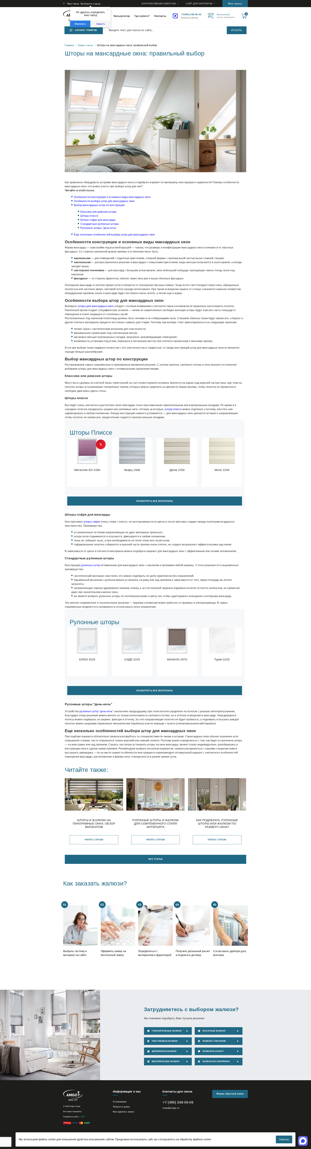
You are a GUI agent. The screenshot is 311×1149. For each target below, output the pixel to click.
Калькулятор (122, 16)
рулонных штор (90, 565)
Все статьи (156, 859)
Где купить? (142, 16)
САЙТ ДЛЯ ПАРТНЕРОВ (199, 3)
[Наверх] (34, 1129)
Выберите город (90, 3)
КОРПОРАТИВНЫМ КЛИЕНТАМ (159, 3)
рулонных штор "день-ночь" (96, 711)
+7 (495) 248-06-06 (177, 1102)
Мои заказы (235, 3)
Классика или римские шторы (98, 211)
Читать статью (94, 839)
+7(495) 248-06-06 (191, 14)
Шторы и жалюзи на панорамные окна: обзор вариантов (94, 824)
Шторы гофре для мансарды (98, 219)
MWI (83, 1117)
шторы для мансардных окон (96, 306)
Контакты (160, 16)
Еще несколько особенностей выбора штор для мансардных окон (114, 234)
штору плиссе (173, 409)
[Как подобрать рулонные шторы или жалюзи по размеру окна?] (217, 794)
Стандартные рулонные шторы (99, 224)
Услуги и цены (121, 1106)
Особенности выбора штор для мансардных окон (104, 201)
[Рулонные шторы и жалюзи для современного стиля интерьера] (155, 794)
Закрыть (100, 24)
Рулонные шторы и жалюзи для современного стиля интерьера (155, 824)
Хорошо (284, 1139)
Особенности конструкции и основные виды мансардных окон (112, 197)
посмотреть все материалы (154, 501)
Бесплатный (226, 15)
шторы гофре (92, 521)
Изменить (80, 24)
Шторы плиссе (89, 215)
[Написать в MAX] (176, 16)
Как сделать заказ (123, 1111)
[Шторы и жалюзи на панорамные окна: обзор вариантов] (94, 794)
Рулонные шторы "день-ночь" (98, 228)
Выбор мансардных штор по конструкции (99, 205)
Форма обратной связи (230, 1093)
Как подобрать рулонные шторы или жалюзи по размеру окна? (217, 824)
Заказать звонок (189, 17)
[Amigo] (86, 1095)
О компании (120, 1101)
